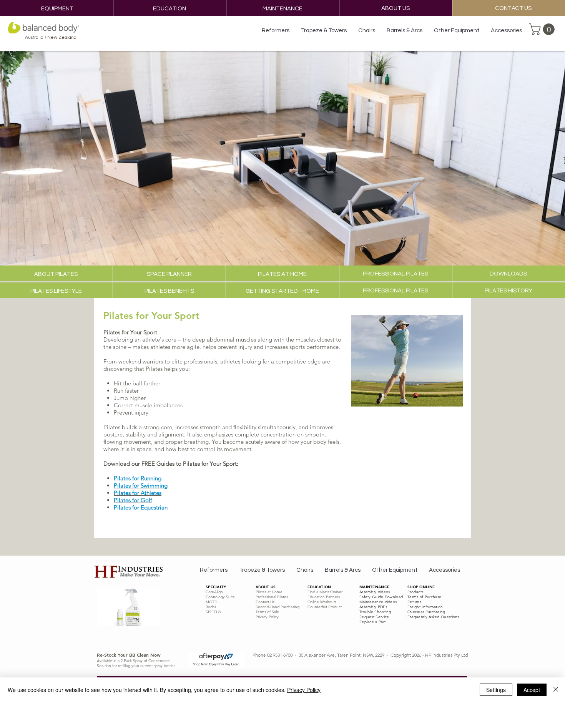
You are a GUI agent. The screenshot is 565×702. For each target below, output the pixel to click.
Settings (496, 690)
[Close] (555, 690)
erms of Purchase (425, 596)
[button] (543, 29)
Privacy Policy (304, 690)
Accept (531, 690)
